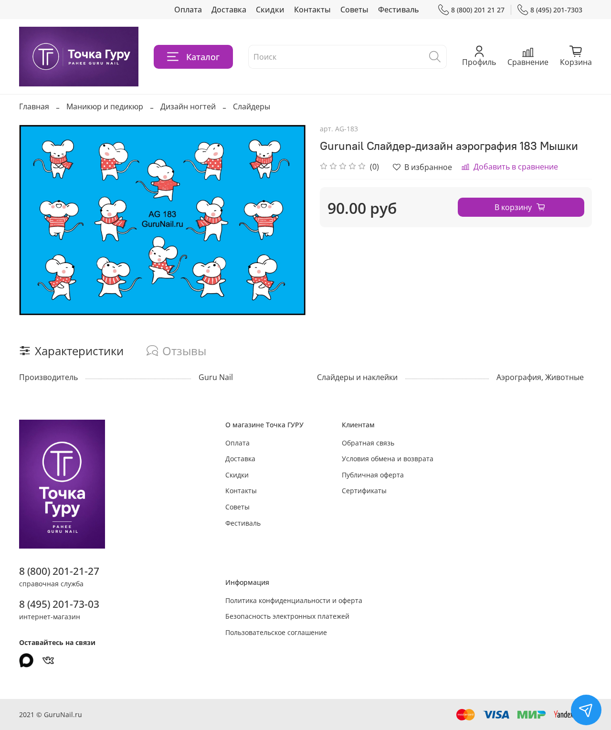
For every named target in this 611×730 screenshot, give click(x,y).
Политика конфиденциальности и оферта (293, 600)
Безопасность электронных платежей (287, 616)
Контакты (312, 9)
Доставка (228, 9)
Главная (34, 106)
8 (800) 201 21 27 (478, 9)
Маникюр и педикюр (104, 106)
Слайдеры (251, 106)
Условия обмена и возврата (387, 458)
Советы (354, 9)
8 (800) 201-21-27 (59, 571)
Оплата (188, 9)
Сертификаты (364, 490)
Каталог (203, 57)
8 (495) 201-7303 (556, 9)
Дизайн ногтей (188, 106)
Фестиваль (398, 9)
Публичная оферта (373, 474)
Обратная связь (368, 442)
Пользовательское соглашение (276, 632)
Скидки (270, 9)
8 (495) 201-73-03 (59, 604)
